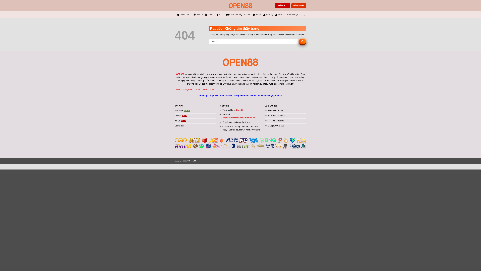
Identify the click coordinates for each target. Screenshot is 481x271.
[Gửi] (302, 41)
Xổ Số (258, 15)
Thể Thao (247, 15)
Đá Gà (221, 15)
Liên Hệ (269, 15)
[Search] (304, 14)
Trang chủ (184, 15)
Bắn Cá (200, 15)
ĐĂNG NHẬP (298, 6)
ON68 (177, 90)
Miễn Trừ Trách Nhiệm (288, 15)
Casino (211, 15)
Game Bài (233, 15)
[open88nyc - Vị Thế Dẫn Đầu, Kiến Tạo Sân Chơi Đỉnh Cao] (240, 5)
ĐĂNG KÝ (282, 6)
